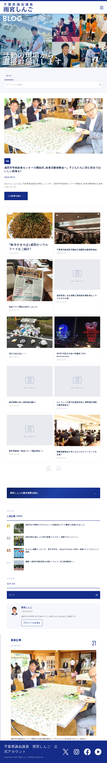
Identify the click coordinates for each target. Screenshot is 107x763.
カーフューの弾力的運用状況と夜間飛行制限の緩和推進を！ (77, 403)
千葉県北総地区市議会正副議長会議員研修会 (77, 250)
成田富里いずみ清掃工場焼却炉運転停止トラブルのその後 (77, 296)
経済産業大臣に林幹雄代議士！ (22, 402)
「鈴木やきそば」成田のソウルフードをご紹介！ (28, 247)
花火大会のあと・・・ (18, 353)
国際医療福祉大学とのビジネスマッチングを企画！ (77, 453)
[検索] (100, 84)
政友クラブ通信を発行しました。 (24, 307)
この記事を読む (16, 196)
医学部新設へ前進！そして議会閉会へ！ (26, 451)
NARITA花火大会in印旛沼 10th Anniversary (71, 354)
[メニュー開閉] (102, 6)
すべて (9, 76)
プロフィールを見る (31, 623)
